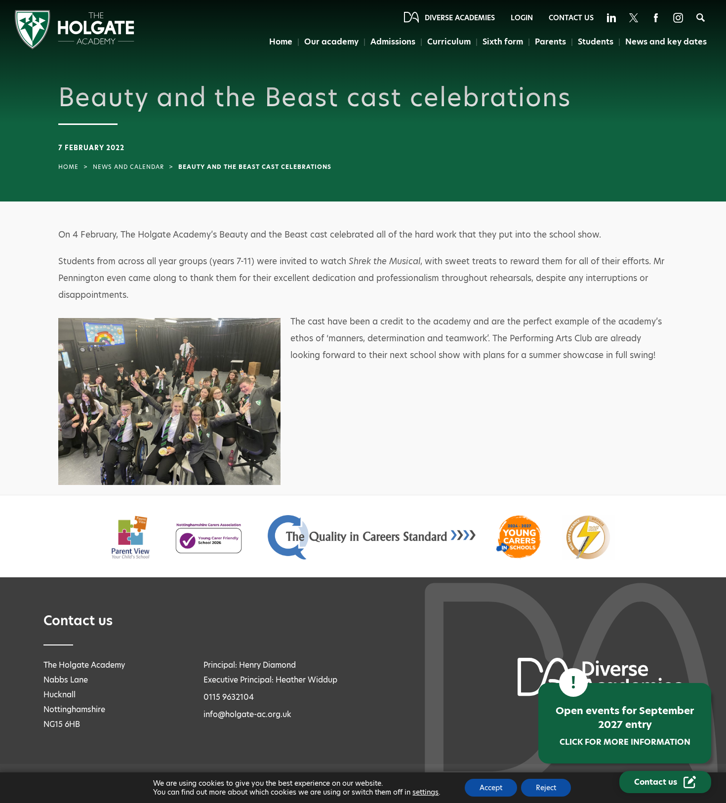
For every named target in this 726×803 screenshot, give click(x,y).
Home (280, 41)
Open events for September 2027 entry (625, 726)
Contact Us (571, 18)
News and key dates (666, 41)
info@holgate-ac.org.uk (247, 714)
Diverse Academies (460, 18)
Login (522, 18)
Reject (546, 788)
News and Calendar (128, 167)
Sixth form (503, 41)
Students (595, 41)
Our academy (331, 41)
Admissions (392, 41)
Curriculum (449, 41)
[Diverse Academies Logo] (74, 46)
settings (425, 792)
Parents (550, 41)
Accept (491, 788)
